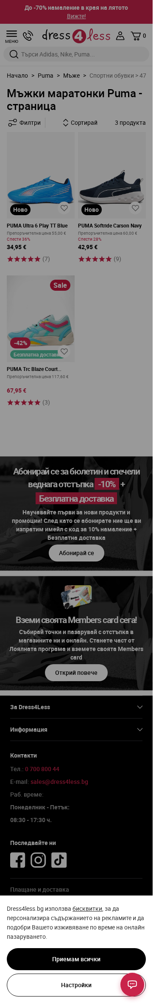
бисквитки (87, 908)
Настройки (76, 985)
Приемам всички (76, 959)
